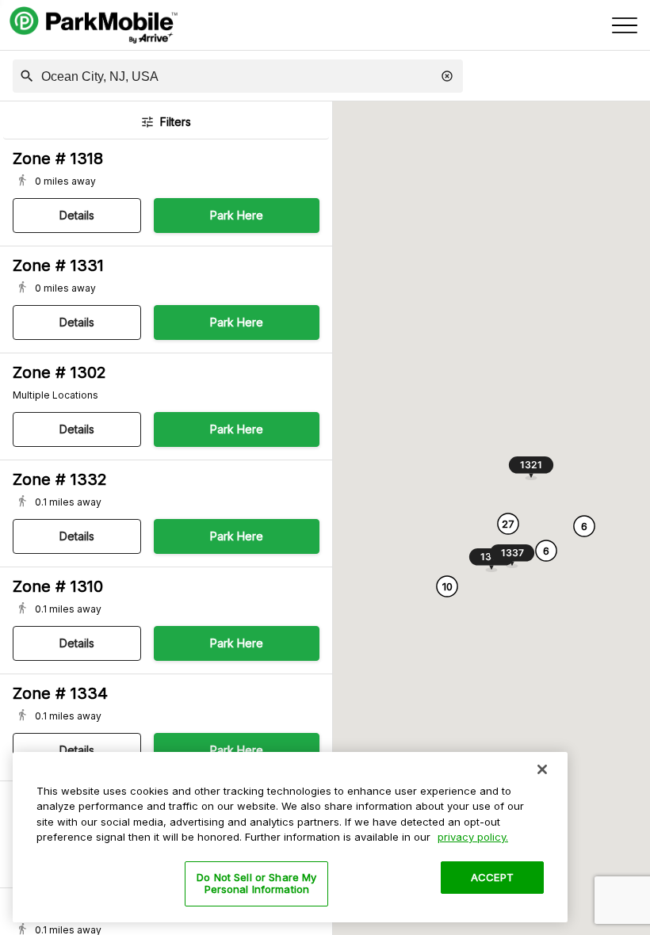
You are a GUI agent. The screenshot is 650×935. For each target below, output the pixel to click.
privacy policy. (473, 836)
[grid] (166, 537)
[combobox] (233, 76)
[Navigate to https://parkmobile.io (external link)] (93, 25)
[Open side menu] (625, 25)
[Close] (542, 769)
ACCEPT (492, 877)
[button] (27, 76)
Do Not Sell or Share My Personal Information (256, 883)
